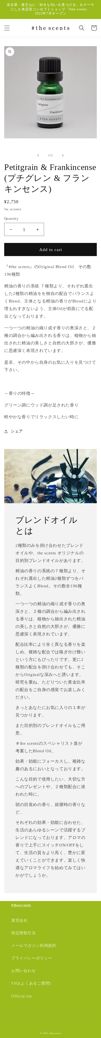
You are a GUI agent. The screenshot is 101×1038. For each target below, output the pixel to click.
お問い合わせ (23, 971)
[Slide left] (38, 155)
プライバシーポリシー (31, 958)
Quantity (11, 218)
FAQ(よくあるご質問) (31, 983)
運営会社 (19, 920)
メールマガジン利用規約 (33, 946)
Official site (21, 996)
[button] (7, 28)
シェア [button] (17, 431)
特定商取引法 (23, 933)
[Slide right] (63, 155)
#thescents (55, 1033)
